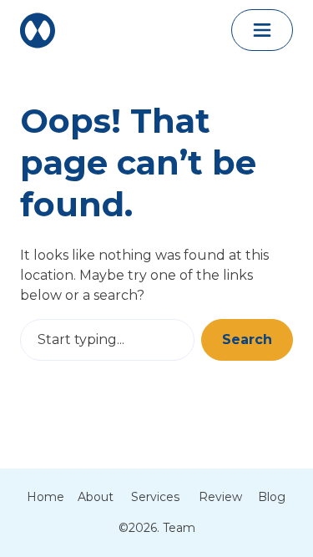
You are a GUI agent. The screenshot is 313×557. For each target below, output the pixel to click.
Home (45, 496)
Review (220, 496)
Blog (271, 496)
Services (155, 496)
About (96, 496)
